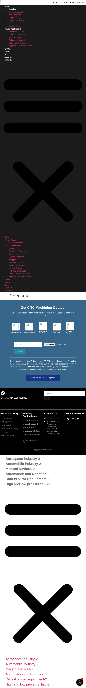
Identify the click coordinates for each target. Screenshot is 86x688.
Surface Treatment (16, 26)
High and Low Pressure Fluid (20, 46)
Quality (7, 49)
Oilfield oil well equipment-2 (32, 436)
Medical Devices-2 (29, 427)
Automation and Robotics (31, 431)
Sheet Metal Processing (18, 20)
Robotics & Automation (18, 40)
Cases (7, 51)
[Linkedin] (78, 419)
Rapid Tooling (14, 18)
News (6, 54)
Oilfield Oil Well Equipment (19, 43)
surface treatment (7, 436)
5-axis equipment (7, 418)
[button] (43, 148)
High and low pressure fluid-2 (31, 441)
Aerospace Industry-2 (30, 420)
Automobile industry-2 (30, 424)
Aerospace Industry (16, 32)
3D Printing (13, 23)
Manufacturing (10, 9)
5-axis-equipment (16, 12)
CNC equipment (6, 422)
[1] (80, 683)
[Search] (47, 398)
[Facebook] (68, 419)
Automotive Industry (17, 34)
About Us (8, 57)
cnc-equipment (15, 15)
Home (6, 6)
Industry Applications (12, 29)
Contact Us (8, 60)
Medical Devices (15, 37)
